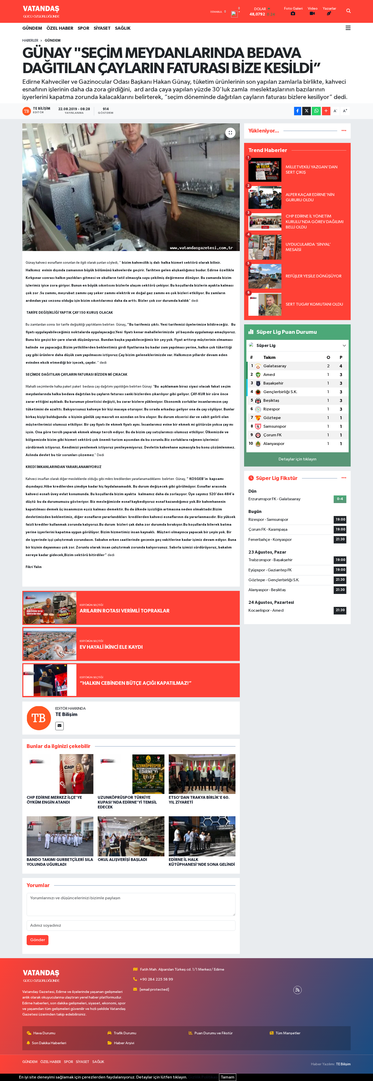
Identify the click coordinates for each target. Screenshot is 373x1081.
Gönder (37, 940)
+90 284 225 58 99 (156, 979)
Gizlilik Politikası (203, 1077)
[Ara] (348, 11)
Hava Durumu (44, 1033)
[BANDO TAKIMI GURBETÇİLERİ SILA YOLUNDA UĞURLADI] (60, 836)
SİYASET (102, 28)
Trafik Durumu (125, 1033)
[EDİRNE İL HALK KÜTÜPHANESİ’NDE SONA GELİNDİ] (202, 836)
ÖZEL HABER (59, 28)
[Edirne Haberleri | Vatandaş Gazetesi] (41, 11)
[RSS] (297, 990)
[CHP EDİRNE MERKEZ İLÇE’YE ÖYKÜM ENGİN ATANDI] (60, 774)
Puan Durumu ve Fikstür (214, 1033)
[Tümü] (344, 131)
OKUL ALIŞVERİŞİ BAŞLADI (122, 860)
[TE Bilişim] (39, 718)
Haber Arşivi (124, 1043)
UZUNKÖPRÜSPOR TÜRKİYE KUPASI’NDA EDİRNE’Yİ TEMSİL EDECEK (127, 802)
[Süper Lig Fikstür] (344, 478)
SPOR (83, 28)
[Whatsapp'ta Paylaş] (316, 111)
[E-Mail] (59, 726)
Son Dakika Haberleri (49, 1043)
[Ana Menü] (348, 28)
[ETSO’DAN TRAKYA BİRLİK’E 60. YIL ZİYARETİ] (202, 774)
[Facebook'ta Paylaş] (297, 111)
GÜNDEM (32, 28)
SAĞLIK (122, 28)
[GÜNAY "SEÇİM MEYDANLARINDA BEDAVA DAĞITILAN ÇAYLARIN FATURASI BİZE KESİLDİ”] (131, 187)
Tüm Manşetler (288, 1033)
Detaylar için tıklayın (297, 459)
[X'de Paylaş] (306, 111)
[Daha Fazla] (326, 111)
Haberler (30, 40)
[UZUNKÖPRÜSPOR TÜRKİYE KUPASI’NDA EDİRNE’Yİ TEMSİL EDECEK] (131, 774)
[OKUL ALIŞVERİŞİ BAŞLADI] (131, 836)
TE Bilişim (66, 714)
